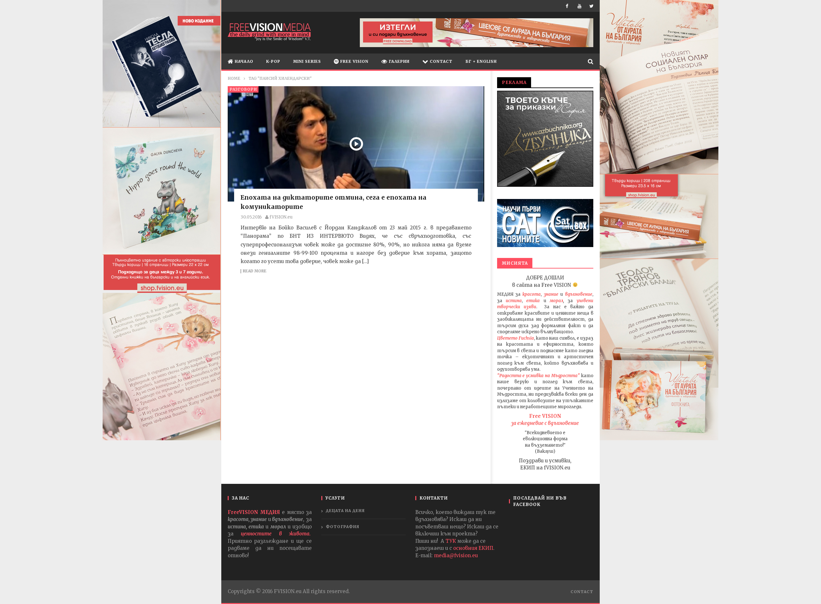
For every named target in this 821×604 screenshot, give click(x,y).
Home (234, 78)
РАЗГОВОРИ (243, 89)
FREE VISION (353, 61)
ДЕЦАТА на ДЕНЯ (345, 510)
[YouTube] (580, 6)
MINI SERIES (307, 61)
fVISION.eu (280, 217)
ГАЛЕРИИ (398, 61)
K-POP (273, 61)
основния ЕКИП (473, 548)
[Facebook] (568, 6)
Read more (255, 271)
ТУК (450, 541)
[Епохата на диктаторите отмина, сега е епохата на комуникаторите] (356, 144)
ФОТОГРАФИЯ (343, 526)
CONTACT (440, 61)
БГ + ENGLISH (481, 61)
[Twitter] (592, 6)
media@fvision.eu (456, 555)
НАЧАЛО (243, 61)
